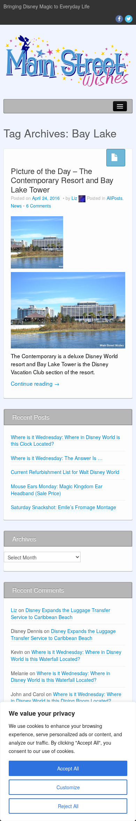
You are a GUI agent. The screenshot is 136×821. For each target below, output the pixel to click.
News (16, 206)
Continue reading (35, 383)
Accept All (68, 768)
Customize (68, 787)
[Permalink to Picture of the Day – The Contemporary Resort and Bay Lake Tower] (37, 241)
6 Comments (38, 206)
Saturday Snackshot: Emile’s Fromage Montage (63, 507)
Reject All (68, 806)
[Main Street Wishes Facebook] (119, 19)
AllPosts (114, 198)
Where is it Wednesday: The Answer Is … (57, 457)
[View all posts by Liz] (81, 198)
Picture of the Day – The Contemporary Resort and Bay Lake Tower (62, 180)
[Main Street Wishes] (68, 60)
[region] (68, 761)
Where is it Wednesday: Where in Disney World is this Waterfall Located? (66, 655)
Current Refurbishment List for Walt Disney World (65, 471)
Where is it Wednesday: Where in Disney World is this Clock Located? (65, 440)
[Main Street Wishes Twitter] (129, 19)
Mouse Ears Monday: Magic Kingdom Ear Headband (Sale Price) (57, 490)
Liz (74, 198)
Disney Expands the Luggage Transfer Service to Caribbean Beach (60, 613)
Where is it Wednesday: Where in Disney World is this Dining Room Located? (66, 698)
